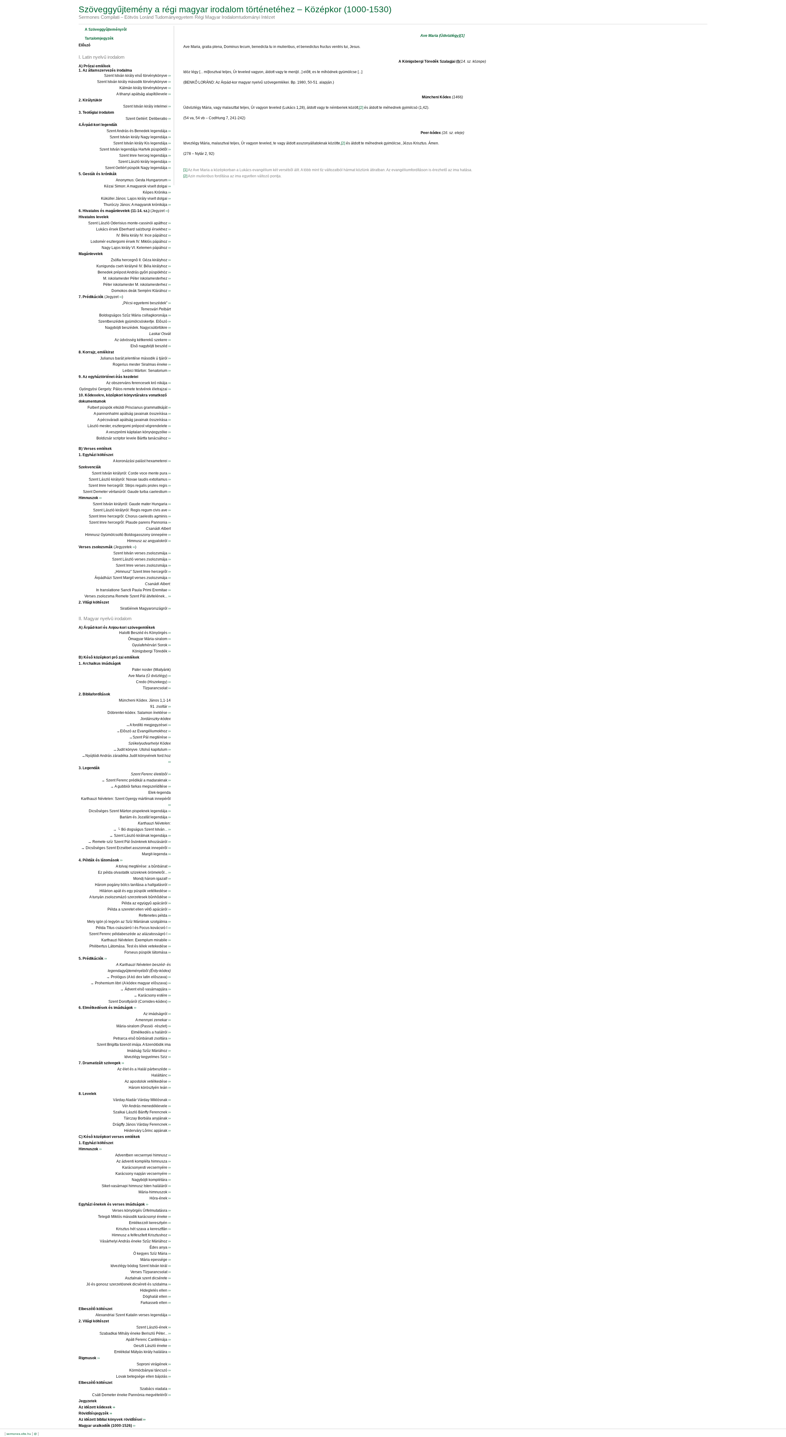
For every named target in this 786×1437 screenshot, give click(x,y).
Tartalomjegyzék (99, 38)
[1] (462, 35)
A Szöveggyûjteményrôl (105, 29)
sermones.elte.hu (18, 1433)
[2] (361, 107)
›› (169, 75)
